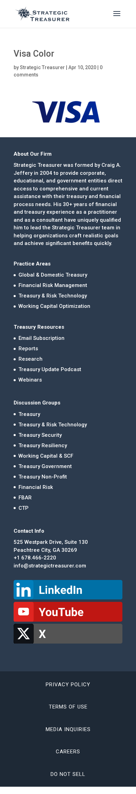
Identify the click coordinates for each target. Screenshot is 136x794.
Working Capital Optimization (54, 306)
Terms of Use (68, 707)
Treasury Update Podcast (49, 369)
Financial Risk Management (52, 285)
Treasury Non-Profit (42, 477)
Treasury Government (45, 466)
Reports (28, 348)
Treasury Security (40, 435)
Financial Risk (35, 487)
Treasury (29, 414)
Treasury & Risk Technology (52, 296)
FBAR (25, 497)
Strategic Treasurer (42, 67)
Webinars (30, 380)
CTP (23, 508)
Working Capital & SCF (45, 456)
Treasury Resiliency (42, 445)
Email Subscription (41, 338)
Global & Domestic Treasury (52, 275)
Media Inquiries (68, 729)
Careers (68, 751)
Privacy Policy (68, 684)
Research (30, 359)
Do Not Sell (68, 774)
